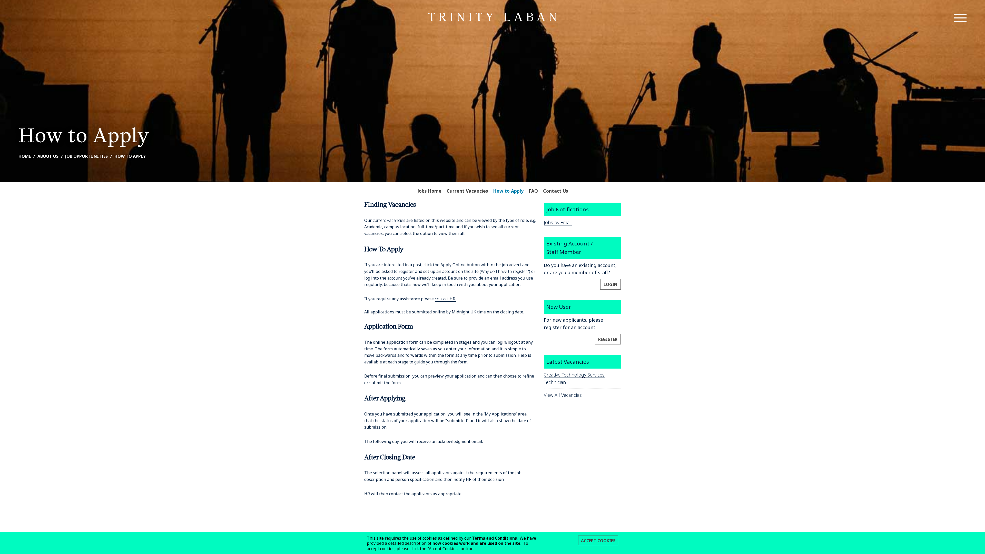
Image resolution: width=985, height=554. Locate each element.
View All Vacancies (563, 395)
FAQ (533, 191)
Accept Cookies (598, 540)
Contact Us (555, 191)
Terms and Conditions (494, 538)
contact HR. (445, 299)
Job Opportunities (86, 156)
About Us (47, 156)
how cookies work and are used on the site (476, 543)
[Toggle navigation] (960, 17)
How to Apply (130, 156)
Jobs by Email (558, 222)
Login (610, 284)
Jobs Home (429, 191)
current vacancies (389, 220)
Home (24, 156)
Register (607, 339)
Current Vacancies (467, 191)
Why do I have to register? (505, 271)
